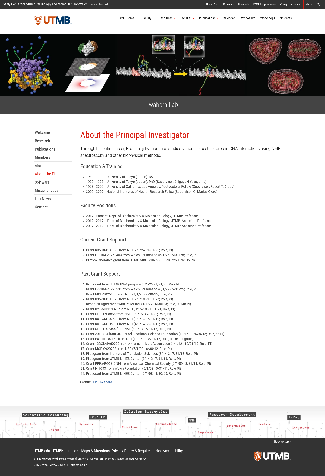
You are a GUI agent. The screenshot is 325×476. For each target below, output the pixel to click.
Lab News (43, 198)
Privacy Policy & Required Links (136, 451)
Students (286, 18)
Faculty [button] (146, 18)
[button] (318, 4)
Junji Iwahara (102, 382)
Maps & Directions (95, 451)
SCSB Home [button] (126, 18)
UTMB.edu (42, 451)
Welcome (42, 132)
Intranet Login (78, 465)
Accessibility (173, 451)
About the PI (45, 174)
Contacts (296, 4)
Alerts (308, 4)
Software (42, 182)
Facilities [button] (186, 18)
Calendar (229, 18)
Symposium (247, 18)
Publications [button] (207, 18)
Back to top (281, 441)
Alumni (40, 165)
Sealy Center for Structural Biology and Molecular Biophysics (45, 4)
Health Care (212, 4)
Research (243, 4)
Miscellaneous (46, 190)
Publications (45, 149)
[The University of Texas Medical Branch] (53, 21)
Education (228, 4)
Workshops (267, 18)
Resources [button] (165, 18)
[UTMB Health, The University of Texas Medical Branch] (272, 457)
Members (42, 157)
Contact (41, 207)
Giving (283, 4)
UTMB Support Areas (264, 4)
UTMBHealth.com (65, 451)
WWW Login (57, 465)
